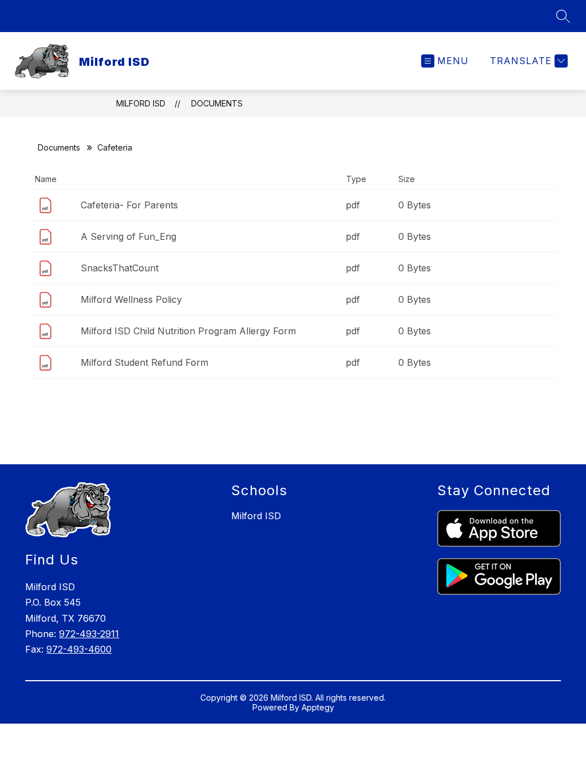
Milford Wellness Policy (131, 299)
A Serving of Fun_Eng (128, 236)
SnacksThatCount (120, 268)
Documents (217, 103)
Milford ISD (140, 103)
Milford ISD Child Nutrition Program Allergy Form (188, 331)
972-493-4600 (79, 649)
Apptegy (318, 707)
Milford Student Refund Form (144, 362)
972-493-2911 (89, 633)
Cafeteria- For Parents (129, 205)
